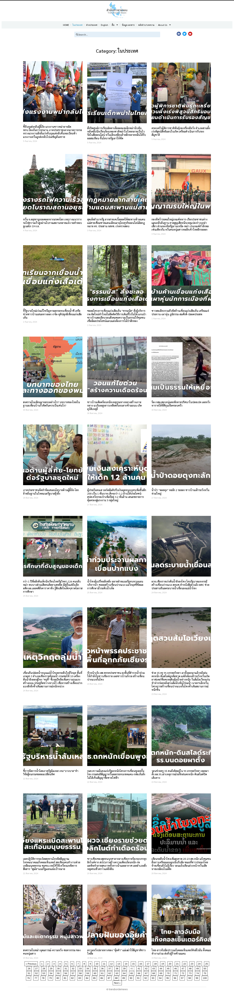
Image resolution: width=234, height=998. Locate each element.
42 (147, 968)
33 (81, 968)
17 (149, 963)
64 (125, 973)
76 (29, 977)
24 (200, 963)
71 (176, 973)
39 (125, 968)
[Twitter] (184, 34)
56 (66, 973)
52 (37, 973)
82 (73, 977)
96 (175, 977)
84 (88, 977)
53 (44, 973)
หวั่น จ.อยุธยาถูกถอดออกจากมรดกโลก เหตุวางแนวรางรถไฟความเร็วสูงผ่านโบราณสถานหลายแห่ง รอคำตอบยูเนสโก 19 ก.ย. (52, 223)
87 (110, 977)
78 (44, 977)
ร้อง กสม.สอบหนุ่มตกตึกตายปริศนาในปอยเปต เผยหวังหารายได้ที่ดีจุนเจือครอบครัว (181, 403)
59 (88, 973)
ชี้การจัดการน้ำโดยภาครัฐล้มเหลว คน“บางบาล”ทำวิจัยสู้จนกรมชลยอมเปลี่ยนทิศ (50, 772)
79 (51, 977)
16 (141, 963)
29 (52, 968)
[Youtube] (190, 34)
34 (88, 968)
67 (147, 973)
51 (30, 973)
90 (132, 977)
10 (97, 963)
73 (191, 973)
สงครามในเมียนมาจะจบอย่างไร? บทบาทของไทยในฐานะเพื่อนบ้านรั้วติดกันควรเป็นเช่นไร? (51, 403)
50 (205, 968)
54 (52, 973)
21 (178, 963)
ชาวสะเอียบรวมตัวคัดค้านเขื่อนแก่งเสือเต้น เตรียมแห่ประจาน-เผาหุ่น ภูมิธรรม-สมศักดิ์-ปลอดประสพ (180, 312)
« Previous (31, 963)
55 (59, 973)
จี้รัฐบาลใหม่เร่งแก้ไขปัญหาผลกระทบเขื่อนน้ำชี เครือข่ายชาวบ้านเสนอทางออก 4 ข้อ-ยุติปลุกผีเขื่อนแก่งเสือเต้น (52, 314)
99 (197, 977)
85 (95, 977)
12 (112, 963)
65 (132, 973)
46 (176, 968)
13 (119, 963)
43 (154, 968)
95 (168, 977)
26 (30, 968)
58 (81, 973)
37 (110, 968)
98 (190, 977)
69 (161, 973)
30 (59, 968)
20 (171, 963)
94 (161, 977)
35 (96, 968)
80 (58, 977)
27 (37, 968)
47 (183, 968)
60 (96, 973)
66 (140, 973)
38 (118, 968)
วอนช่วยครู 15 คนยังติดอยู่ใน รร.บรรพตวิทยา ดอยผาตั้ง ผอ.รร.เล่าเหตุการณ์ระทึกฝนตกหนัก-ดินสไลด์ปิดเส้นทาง (180, 774)
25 (207, 963)
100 (205, 977)
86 (102, 977)
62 (110, 973)
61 (103, 973)
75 (205, 973)
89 (124, 977)
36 (103, 968)
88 (117, 977)
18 (156, 963)
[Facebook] (179, 34)
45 (169, 968)
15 (134, 963)
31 (66, 968)
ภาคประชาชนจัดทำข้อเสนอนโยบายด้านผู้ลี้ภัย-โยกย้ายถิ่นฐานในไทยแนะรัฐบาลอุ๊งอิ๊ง (51, 491)
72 (183, 973)
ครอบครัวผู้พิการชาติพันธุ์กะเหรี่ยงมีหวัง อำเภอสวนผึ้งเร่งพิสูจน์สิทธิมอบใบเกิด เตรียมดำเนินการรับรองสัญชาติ (181, 131)
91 (139, 977)
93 (154, 977)
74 (198, 973)
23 (193, 963)
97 (183, 977)
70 (169, 973)
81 (66, 977)
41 (140, 968)
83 (80, 977)
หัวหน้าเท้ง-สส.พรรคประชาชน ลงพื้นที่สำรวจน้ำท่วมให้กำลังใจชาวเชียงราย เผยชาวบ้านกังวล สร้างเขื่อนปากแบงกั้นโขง (116, 676)
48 (191, 968)
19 (163, 963)
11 (105, 963)
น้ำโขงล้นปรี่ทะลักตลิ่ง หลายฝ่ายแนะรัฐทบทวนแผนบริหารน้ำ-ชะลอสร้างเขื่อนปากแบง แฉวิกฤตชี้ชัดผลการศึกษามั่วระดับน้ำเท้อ (115, 585)
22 (185, 963)
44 (161, 968)
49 (198, 968)
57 (74, 973)
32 (74, 968)
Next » (117, 983)
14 (127, 963)
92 (146, 977)
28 (44, 968)
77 (36, 977)
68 (154, 973)
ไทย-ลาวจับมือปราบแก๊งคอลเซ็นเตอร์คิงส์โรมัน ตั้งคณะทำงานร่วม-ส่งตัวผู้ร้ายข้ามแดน (181, 951)
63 (118, 973)
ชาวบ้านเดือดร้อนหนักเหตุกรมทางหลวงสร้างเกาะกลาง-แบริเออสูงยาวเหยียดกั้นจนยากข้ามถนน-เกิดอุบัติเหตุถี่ (114, 405)
